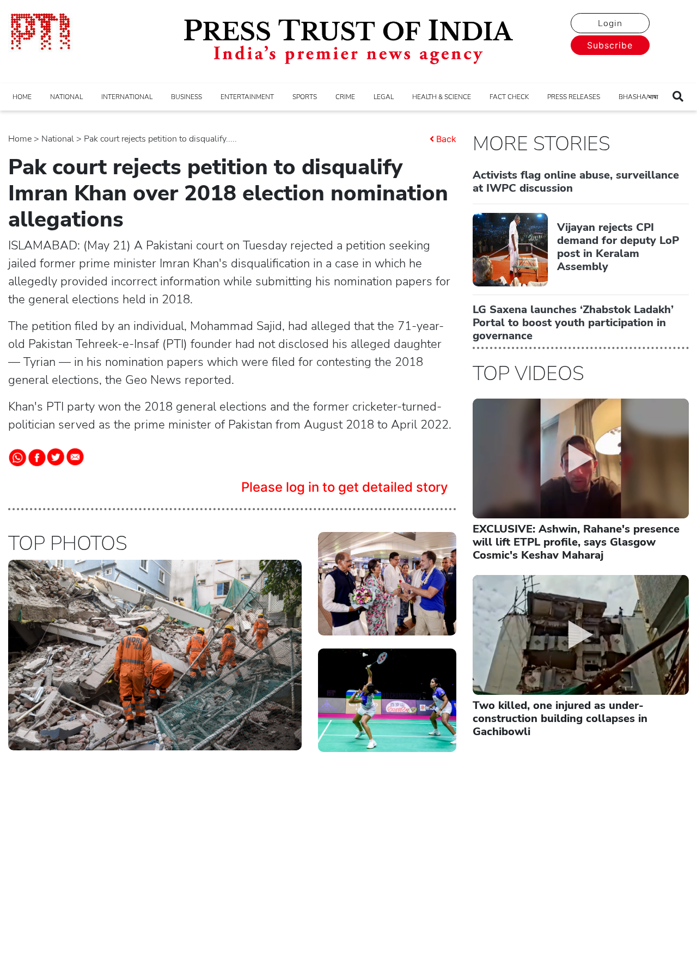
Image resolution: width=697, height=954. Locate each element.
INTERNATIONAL (126, 97)
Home (20, 139)
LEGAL (384, 97)
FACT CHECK (509, 97)
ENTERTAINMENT (247, 97)
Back (446, 138)
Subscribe (610, 45)
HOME (22, 97)
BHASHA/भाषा (638, 97)
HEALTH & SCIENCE (441, 97)
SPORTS (304, 97)
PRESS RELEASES (573, 97)
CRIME (345, 97)
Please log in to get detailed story (344, 487)
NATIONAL (66, 97)
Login (610, 23)
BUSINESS (186, 97)
